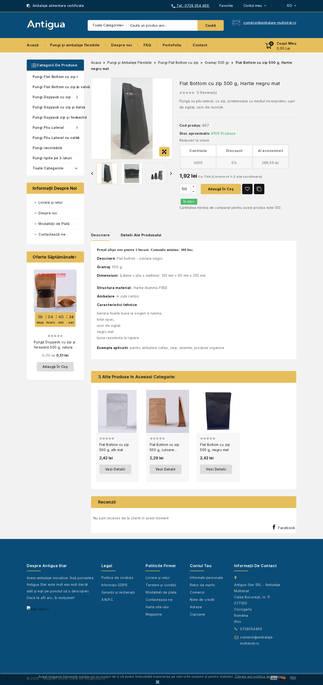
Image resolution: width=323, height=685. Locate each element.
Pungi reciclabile (47, 148)
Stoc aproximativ (194, 133)
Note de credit (202, 600)
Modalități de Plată (54, 224)
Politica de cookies (117, 578)
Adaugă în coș (221, 189)
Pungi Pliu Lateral (48, 127)
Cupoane (197, 614)
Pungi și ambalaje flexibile (75, 45)
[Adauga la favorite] (247, 189)
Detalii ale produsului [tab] (141, 235)
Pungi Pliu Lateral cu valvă (55, 138)
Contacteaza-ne (159, 600)
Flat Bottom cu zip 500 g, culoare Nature (164, 447)
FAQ (147, 45)
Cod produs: (190, 125)
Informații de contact (255, 565)
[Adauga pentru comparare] (259, 189)
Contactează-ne (52, 234)
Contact (200, 45)
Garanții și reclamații (118, 592)
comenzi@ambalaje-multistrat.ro (269, 23)
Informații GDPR (114, 585)
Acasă (33, 45)
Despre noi (121, 45)
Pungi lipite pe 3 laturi (52, 158)
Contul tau (200, 565)
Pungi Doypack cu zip (52, 97)
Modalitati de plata (161, 592)
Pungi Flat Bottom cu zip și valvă (55, 87)
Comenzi (197, 592)
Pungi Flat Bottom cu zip (54, 77)
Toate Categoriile (48, 168)
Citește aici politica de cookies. (260, 676)
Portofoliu (172, 45)
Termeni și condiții (161, 585)
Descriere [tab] (100, 235)
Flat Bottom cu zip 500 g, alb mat (114, 447)
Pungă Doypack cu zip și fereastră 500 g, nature (54, 344)
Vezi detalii (115, 469)
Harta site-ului (157, 607)
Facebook (286, 528)
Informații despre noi (55, 188)
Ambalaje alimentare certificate (58, 6)
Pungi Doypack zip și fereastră (55, 117)
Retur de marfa (202, 585)
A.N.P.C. (107, 600)
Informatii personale (206, 578)
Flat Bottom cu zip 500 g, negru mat (215, 447)
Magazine (154, 614)
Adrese (196, 607)
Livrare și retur (51, 202)
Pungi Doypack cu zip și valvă (55, 107)
